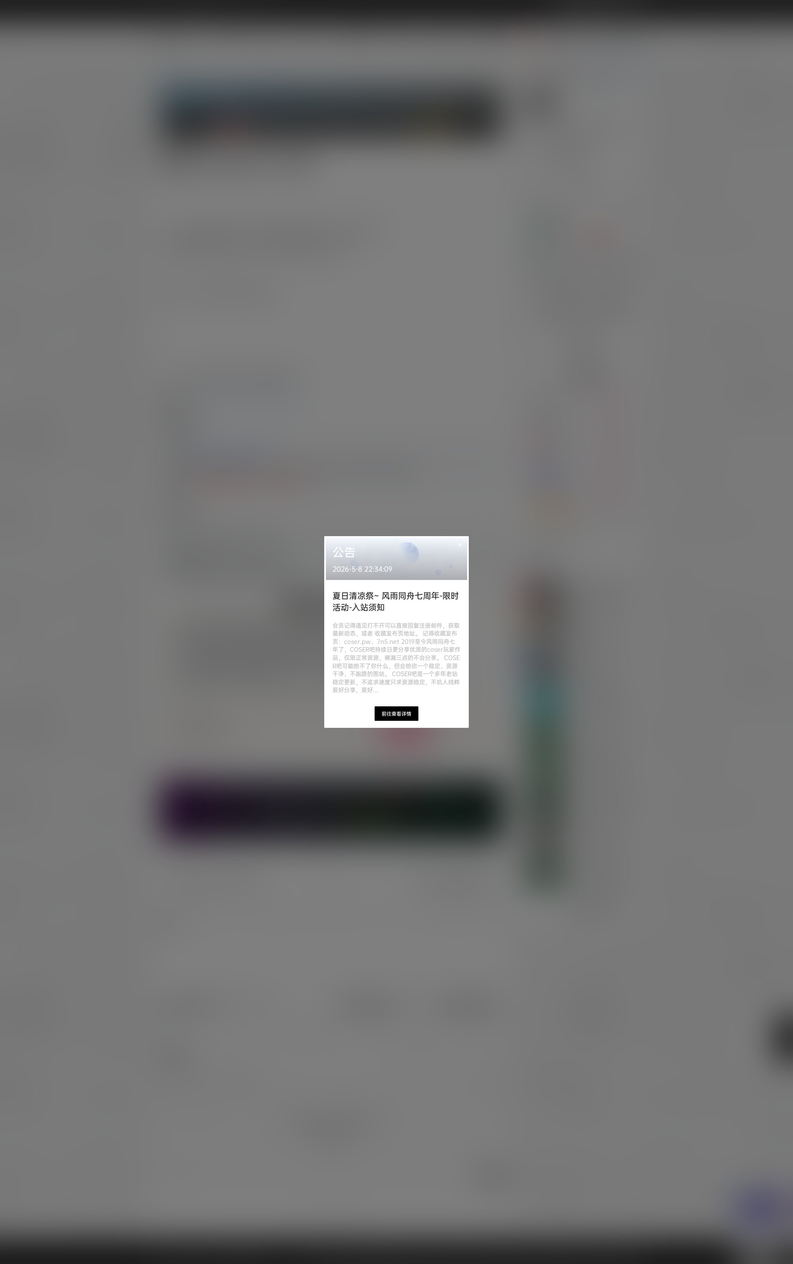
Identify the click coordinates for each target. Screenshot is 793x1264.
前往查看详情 (396, 713)
